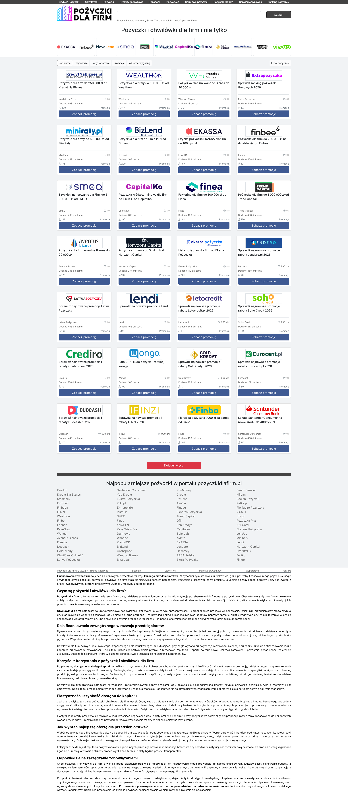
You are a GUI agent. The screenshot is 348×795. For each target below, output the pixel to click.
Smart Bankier (246, 490)
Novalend (140, 20)
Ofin (179, 520)
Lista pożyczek (280, 63)
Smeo (150, 20)
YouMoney (184, 490)
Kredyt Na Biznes (69, 494)
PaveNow (63, 529)
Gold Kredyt (65, 551)
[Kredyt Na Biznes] (243, 47)
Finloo (241, 559)
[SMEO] (125, 47)
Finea (194, 20)
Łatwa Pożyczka (68, 559)
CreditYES (244, 551)
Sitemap (136, 570)
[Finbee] (86, 47)
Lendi (240, 542)
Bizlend (174, 20)
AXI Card (243, 525)
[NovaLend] (105, 47)
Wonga (62, 533)
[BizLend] (164, 47)
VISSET (241, 512)
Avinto (181, 538)
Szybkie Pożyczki (69, 1)
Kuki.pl (121, 503)
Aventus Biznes (67, 538)
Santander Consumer (131, 490)
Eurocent (63, 503)
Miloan (241, 494)
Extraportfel (125, 507)
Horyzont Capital (248, 546)
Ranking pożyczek (278, 1)
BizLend (122, 546)
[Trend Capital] (145, 47)
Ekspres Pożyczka (189, 512)
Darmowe (123, 533)
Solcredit (183, 533)
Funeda (62, 542)
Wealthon (63, 516)
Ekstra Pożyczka (128, 499)
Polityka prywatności (210, 570)
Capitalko (184, 20)
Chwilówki (91, 1)
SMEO (121, 516)
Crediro (62, 490)
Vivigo (241, 516)
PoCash (182, 499)
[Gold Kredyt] (223, 47)
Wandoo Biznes (127, 555)
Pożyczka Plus (246, 520)
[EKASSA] (66, 47)
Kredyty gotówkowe (131, 1)
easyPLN (123, 525)
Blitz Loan (123, 559)
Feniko (241, 555)
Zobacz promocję (84, 114)
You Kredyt (124, 494)
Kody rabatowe (101, 63)
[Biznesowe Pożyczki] (262, 47)
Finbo (61, 520)
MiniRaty (242, 538)
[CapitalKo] (184, 47)
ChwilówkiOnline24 (70, 555)
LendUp (242, 533)
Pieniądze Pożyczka (250, 507)
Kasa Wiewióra (127, 529)
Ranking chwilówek (250, 1)
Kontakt (287, 570)
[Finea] (203, 47)
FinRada (62, 507)
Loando (62, 525)
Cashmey (183, 551)
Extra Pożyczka (187, 559)
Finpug (181, 507)
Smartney (63, 499)
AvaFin (181, 503)
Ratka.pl (242, 503)
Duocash (63, 546)
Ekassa (121, 20)
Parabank (155, 1)
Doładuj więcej (174, 465)
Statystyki (170, 570)
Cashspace (124, 551)
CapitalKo (183, 529)
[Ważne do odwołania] (107, 99)
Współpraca (252, 570)
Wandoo (122, 538)
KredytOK (123, 542)
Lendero (182, 546)
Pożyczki (108, 1)
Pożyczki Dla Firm (67, 570)
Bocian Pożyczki (248, 499)
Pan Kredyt (184, 525)
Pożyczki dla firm (223, 1)
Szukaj (278, 14)
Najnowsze (81, 63)
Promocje (119, 63)
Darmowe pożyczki (196, 1)
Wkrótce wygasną (139, 63)
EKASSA (182, 542)
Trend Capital (161, 20)
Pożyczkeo (172, 1)
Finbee (129, 20)
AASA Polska (185, 555)
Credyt (181, 494)
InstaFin (122, 512)
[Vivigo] (282, 47)
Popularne (65, 63)
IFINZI (61, 512)
